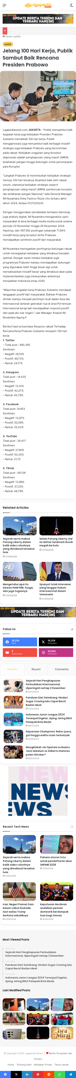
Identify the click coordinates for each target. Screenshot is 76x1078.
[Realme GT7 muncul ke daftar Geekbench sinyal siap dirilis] (14, 1004)
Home (8, 36)
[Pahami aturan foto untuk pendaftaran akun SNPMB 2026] (56, 844)
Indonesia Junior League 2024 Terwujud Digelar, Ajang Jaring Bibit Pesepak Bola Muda (49, 718)
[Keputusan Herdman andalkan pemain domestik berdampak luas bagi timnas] (56, 891)
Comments (62, 669)
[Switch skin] (71, 7)
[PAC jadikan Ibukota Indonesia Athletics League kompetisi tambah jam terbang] (62, 1018)
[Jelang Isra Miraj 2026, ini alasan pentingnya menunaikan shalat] (62, 1033)
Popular (12, 669)
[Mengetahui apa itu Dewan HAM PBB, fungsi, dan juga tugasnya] (20, 571)
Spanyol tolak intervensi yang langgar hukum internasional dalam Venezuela (55, 589)
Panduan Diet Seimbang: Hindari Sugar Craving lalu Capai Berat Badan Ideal (47, 701)
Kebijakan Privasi (43, 1064)
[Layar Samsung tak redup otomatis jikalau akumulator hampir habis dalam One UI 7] (14, 1033)
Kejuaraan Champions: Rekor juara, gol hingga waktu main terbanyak (49, 733)
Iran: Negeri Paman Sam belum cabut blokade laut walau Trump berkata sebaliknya (18, 910)
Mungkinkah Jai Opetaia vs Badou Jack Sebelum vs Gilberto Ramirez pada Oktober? (48, 750)
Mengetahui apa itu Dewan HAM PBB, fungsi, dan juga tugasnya (18, 588)
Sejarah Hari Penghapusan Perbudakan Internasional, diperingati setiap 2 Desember (46, 684)
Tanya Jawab (61, 1064)
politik (17, 36)
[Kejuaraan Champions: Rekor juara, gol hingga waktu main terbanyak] (13, 736)
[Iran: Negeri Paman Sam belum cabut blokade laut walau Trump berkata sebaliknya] (19, 891)
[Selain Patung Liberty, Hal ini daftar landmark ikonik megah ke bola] (56, 526)
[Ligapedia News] (38, 5)
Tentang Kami (24, 1064)
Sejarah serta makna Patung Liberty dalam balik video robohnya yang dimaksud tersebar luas (19, 545)
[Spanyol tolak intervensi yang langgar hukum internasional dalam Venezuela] (56, 571)
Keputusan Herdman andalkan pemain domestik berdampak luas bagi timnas (54, 910)
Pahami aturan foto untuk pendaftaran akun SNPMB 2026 (56, 861)
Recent (36, 669)
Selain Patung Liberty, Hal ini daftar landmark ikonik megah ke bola (56, 542)
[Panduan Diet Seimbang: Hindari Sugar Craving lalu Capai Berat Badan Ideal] (13, 702)
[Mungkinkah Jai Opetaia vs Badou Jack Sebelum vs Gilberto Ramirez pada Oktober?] (13, 752)
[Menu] (4, 7)
